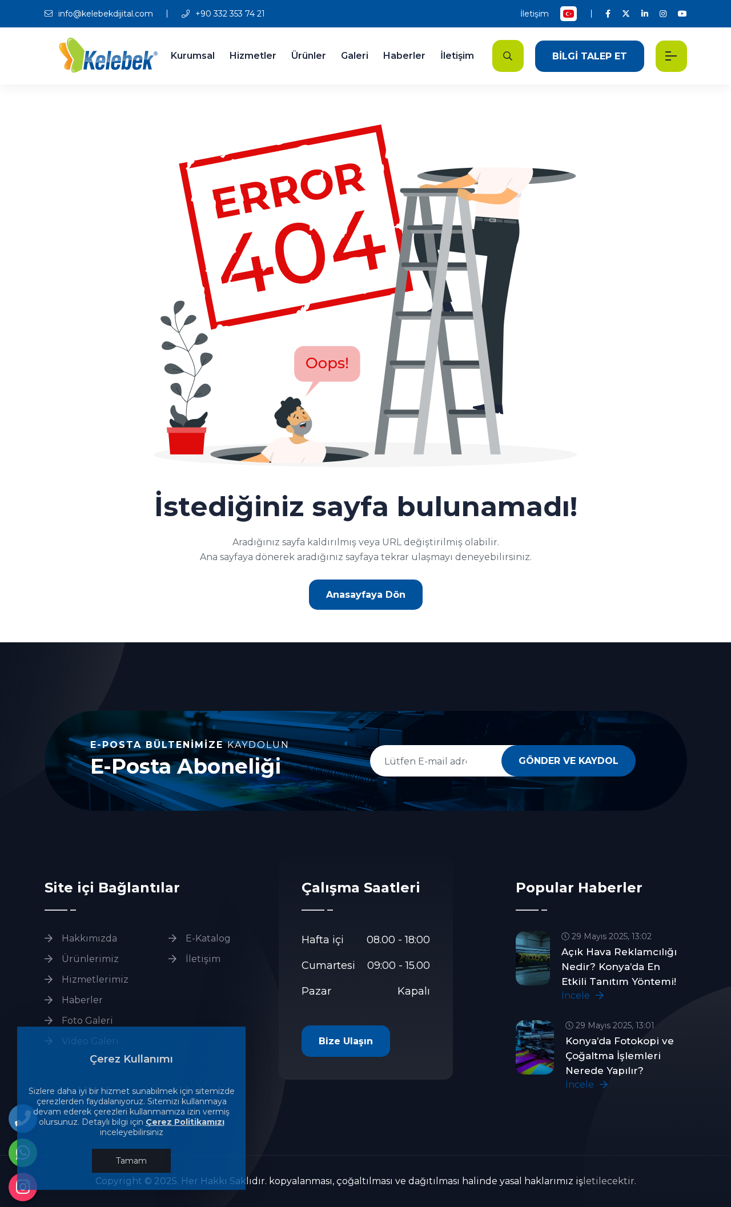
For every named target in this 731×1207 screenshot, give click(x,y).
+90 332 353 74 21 (229, 14)
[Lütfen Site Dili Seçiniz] (568, 13)
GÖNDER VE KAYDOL (568, 760)
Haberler (404, 55)
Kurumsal (193, 55)
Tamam (131, 1161)
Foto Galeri (86, 1020)
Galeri (354, 55)
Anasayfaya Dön (365, 594)
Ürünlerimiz (89, 958)
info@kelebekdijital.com (104, 14)
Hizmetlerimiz (93, 979)
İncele (576, 995)
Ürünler (308, 55)
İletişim (534, 14)
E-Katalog (207, 938)
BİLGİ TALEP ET (589, 56)
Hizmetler (253, 55)
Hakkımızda (88, 938)
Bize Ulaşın (346, 1041)
